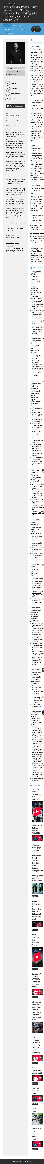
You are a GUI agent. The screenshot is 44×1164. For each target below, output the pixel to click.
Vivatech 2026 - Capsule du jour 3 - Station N (36, 794)
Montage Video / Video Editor (36, 249)
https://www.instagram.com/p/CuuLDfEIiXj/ (38, 507)
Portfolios (38, 785)
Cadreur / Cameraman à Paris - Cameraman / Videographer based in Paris (36, 151)
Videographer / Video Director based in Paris (36, 103)
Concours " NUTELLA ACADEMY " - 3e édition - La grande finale (37, 980)
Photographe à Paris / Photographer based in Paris (36, 219)
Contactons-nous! (16, 106)
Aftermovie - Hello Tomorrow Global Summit (37, 1134)
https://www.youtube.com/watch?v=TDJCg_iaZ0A (38, 600)
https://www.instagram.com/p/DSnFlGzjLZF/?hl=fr (38, 501)
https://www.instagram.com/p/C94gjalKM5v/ (38, 513)
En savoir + (35, 896)
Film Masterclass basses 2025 (37, 1070)
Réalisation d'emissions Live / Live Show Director (37, 189)
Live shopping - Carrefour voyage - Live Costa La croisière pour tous (37, 1045)
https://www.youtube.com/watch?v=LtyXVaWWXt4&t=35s (38, 593)
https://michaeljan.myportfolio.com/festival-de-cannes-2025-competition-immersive (38, 329)
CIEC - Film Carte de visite (36, 1091)
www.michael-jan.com (12, 243)
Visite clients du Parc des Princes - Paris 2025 (37, 829)
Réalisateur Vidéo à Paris (35, 47)
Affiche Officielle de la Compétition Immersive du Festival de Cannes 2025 (37, 910)
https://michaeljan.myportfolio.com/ (37, 233)
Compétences (36, 43)
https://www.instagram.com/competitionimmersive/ (38, 321)
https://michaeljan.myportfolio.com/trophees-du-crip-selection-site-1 (38, 367)
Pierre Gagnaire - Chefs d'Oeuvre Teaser (36, 939)
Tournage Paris (36, 1110)
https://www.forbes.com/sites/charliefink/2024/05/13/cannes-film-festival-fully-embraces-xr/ (38, 314)
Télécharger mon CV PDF (36, 29)
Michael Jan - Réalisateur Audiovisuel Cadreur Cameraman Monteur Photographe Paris (37, 1011)
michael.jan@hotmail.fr (13, 237)
